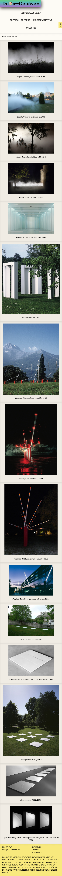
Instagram (36, 847)
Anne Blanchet (31, 12)
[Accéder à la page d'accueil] (19, 3)
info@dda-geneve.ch (11, 850)
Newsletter (37, 852)
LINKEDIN (35, 850)
